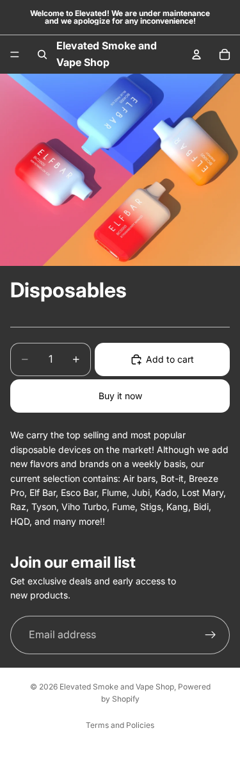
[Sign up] (210, 635)
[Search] (42, 54)
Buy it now (120, 395)
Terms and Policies (120, 725)
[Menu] (14, 54)
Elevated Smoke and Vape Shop (117, 686)
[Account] (196, 54)
